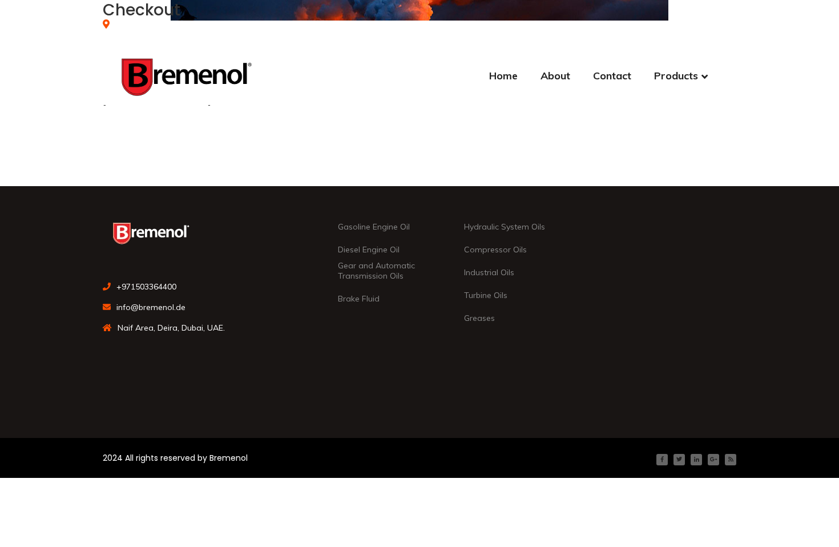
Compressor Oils (495, 249)
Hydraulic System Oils (504, 227)
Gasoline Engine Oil (374, 227)
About (555, 75)
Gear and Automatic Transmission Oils (376, 270)
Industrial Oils (489, 272)
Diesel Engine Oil (369, 249)
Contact (612, 75)
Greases (479, 318)
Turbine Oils (485, 295)
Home (503, 75)
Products (676, 75)
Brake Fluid (359, 298)
